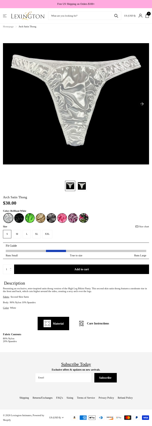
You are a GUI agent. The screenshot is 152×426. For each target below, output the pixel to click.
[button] (142, 104)
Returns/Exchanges (42, 397)
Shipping (24, 397)
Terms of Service (86, 397)
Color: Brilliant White (14, 211)
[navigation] (70, 186)
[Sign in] (140, 16)
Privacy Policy (106, 397)
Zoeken (116, 16)
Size (76, 226)
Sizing (70, 397)
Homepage (8, 26)
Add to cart (81, 269)
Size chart (144, 226)
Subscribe (105, 377)
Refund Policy (125, 397)
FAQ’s (59, 397)
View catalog (5, 15)
